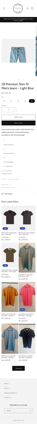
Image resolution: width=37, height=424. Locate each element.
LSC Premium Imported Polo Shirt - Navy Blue (26, 356)
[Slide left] (14, 80)
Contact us (7, 397)
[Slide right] (23, 80)
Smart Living (20, 420)
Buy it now (18, 123)
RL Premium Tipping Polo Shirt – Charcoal (9, 233)
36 (26, 101)
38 (32, 101)
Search (6, 383)
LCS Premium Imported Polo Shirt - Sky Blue (8, 356)
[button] (4, 8)
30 (6, 101)
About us (7, 388)
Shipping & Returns (10, 393)
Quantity (4, 105)
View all (18, 368)
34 (19, 101)
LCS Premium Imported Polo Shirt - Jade (26, 275)
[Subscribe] (30, 410)
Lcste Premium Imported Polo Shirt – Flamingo (26, 314)
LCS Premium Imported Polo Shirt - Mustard (8, 314)
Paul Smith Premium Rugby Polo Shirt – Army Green (10, 270)
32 (12, 101)
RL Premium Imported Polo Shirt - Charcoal (27, 233)
